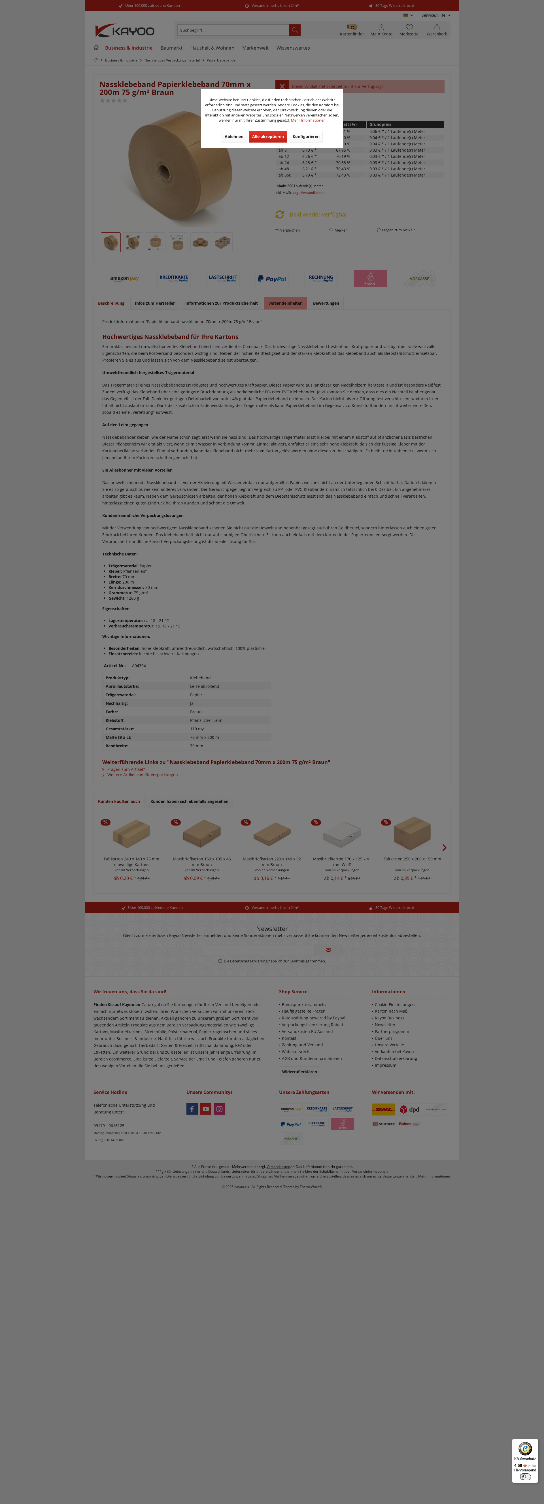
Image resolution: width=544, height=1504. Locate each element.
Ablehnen (234, 136)
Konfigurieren (306, 136)
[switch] (525, 1476)
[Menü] (535, 1442)
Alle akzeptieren (268, 136)
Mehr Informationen (308, 120)
